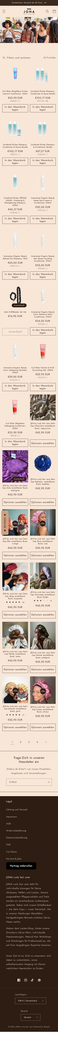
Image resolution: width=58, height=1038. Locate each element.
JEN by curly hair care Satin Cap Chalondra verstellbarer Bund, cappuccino (42, 426)
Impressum (11, 816)
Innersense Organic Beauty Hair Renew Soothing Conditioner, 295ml (42, 258)
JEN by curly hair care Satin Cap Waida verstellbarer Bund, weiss (15, 654)
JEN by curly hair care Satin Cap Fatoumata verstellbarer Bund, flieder (42, 594)
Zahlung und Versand (16, 809)
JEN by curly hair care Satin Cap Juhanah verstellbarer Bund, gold (15, 709)
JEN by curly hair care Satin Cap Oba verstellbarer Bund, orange (15, 541)
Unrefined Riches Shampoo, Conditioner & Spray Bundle (42, 92)
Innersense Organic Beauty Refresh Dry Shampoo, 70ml (15, 257)
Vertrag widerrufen (21, 866)
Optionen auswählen (42, 443)
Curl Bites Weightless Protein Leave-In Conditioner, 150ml (15, 92)
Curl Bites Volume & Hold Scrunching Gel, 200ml (42, 369)
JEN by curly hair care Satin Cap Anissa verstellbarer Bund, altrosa (43, 709)
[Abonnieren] (48, 782)
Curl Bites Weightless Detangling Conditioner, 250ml (15, 426)
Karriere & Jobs (13, 858)
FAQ (8, 844)
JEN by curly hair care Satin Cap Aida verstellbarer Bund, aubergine (15, 488)
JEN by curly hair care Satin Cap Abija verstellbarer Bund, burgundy (15, 596)
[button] (3, 11)
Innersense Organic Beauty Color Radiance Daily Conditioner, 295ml (42, 314)
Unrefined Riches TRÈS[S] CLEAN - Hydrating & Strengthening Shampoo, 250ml (15, 201)
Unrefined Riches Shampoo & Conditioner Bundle (43, 145)
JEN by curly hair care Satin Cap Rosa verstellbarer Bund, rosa (43, 541)
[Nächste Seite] (45, 742)
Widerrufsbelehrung (16, 830)
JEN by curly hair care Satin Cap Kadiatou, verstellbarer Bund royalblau (43, 481)
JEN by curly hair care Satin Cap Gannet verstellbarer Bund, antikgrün (43, 655)
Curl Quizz (11, 851)
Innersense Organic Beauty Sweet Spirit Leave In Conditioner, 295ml (42, 200)
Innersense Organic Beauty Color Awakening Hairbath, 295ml (15, 370)
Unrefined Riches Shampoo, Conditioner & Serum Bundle (15, 145)
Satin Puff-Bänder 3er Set (15, 312)
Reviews (5, 522)
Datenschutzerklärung (16, 837)
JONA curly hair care (24, 1026)
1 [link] (12, 742)
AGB (8, 823)
